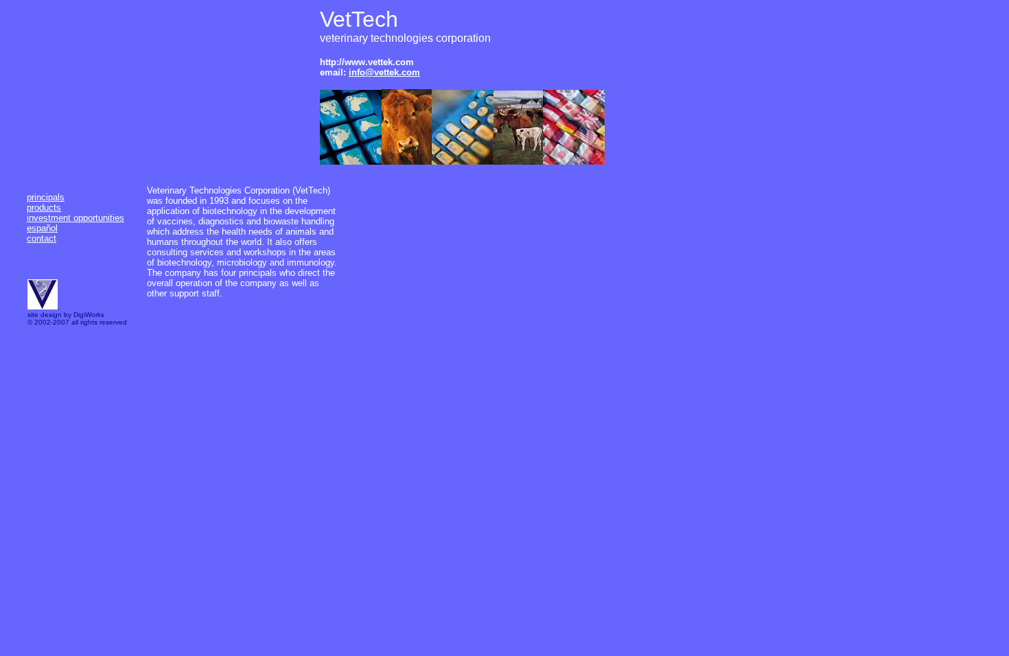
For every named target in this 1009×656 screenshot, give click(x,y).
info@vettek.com (384, 72)
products (44, 207)
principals (46, 197)
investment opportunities (75, 218)
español (42, 228)
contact (41, 238)
